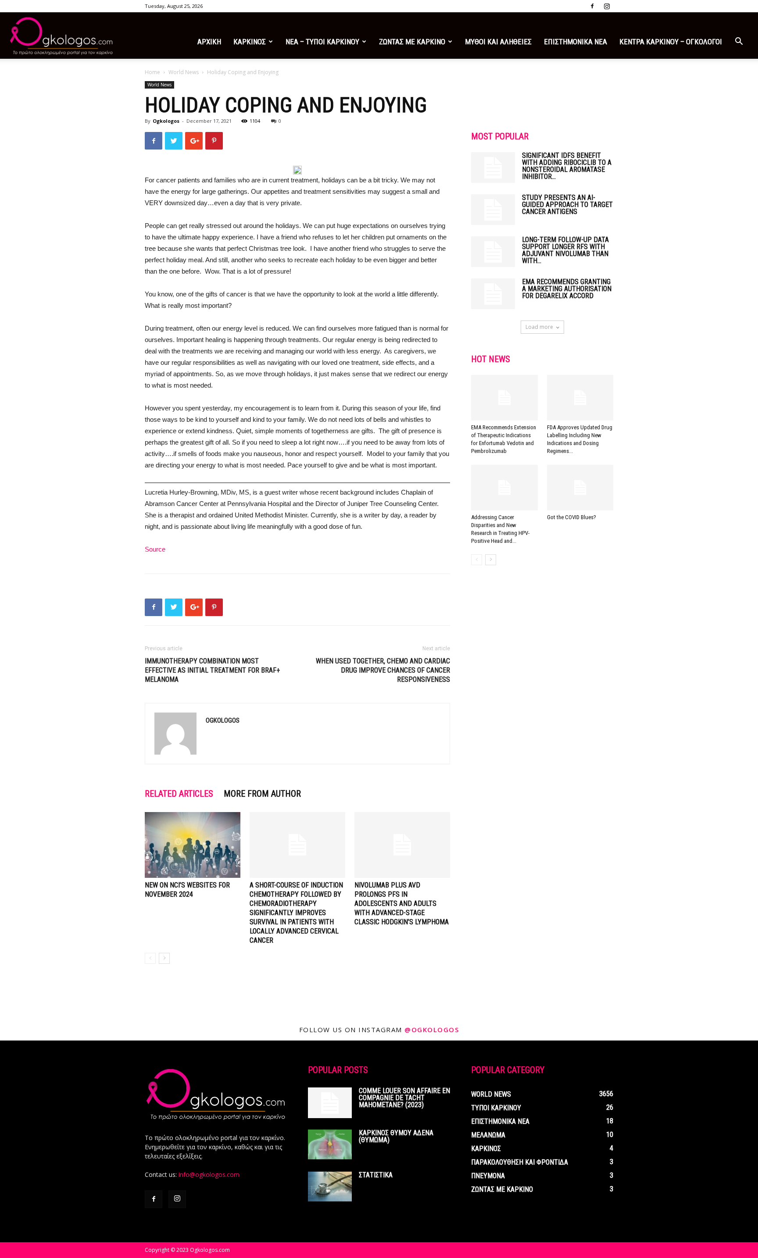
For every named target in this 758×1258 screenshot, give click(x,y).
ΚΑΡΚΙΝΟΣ (249, 41)
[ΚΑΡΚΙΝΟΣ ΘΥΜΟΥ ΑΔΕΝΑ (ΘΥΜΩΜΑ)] (330, 1145)
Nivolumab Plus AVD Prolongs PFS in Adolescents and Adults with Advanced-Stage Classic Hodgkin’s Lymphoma (401, 903)
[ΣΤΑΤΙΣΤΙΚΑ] (330, 1187)
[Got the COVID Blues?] (580, 487)
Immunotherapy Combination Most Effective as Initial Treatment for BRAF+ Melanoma (212, 670)
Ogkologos (166, 121)
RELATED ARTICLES (179, 793)
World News (183, 72)
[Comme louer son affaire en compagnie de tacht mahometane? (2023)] (330, 1102)
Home (152, 72)
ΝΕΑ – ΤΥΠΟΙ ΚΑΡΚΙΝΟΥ (322, 41)
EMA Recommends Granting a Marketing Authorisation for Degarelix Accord (566, 289)
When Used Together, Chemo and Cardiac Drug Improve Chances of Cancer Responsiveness (383, 670)
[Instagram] (606, 6)
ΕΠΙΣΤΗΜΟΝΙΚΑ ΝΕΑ (575, 41)
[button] (738, 42)
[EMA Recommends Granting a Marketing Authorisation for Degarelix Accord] (493, 293)
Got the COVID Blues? (571, 517)
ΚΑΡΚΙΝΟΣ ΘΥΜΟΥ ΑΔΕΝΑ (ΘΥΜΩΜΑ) (396, 1136)
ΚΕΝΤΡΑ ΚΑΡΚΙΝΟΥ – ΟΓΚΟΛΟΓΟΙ (670, 41)
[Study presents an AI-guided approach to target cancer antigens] (493, 209)
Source (155, 549)
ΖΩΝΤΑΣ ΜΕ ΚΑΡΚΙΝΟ (412, 41)
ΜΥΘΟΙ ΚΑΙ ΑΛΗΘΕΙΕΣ (498, 41)
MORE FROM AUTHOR (262, 793)
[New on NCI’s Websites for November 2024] (192, 845)
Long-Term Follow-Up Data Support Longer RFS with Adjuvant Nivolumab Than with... (565, 250)
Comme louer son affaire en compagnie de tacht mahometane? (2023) (404, 1098)
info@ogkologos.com (209, 1174)
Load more (539, 327)
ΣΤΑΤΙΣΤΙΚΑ (376, 1175)
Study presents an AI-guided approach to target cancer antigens (567, 204)
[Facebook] (592, 6)
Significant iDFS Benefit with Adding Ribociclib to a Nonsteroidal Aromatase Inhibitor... (566, 166)
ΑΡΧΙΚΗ (209, 41)
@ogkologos (431, 1029)
